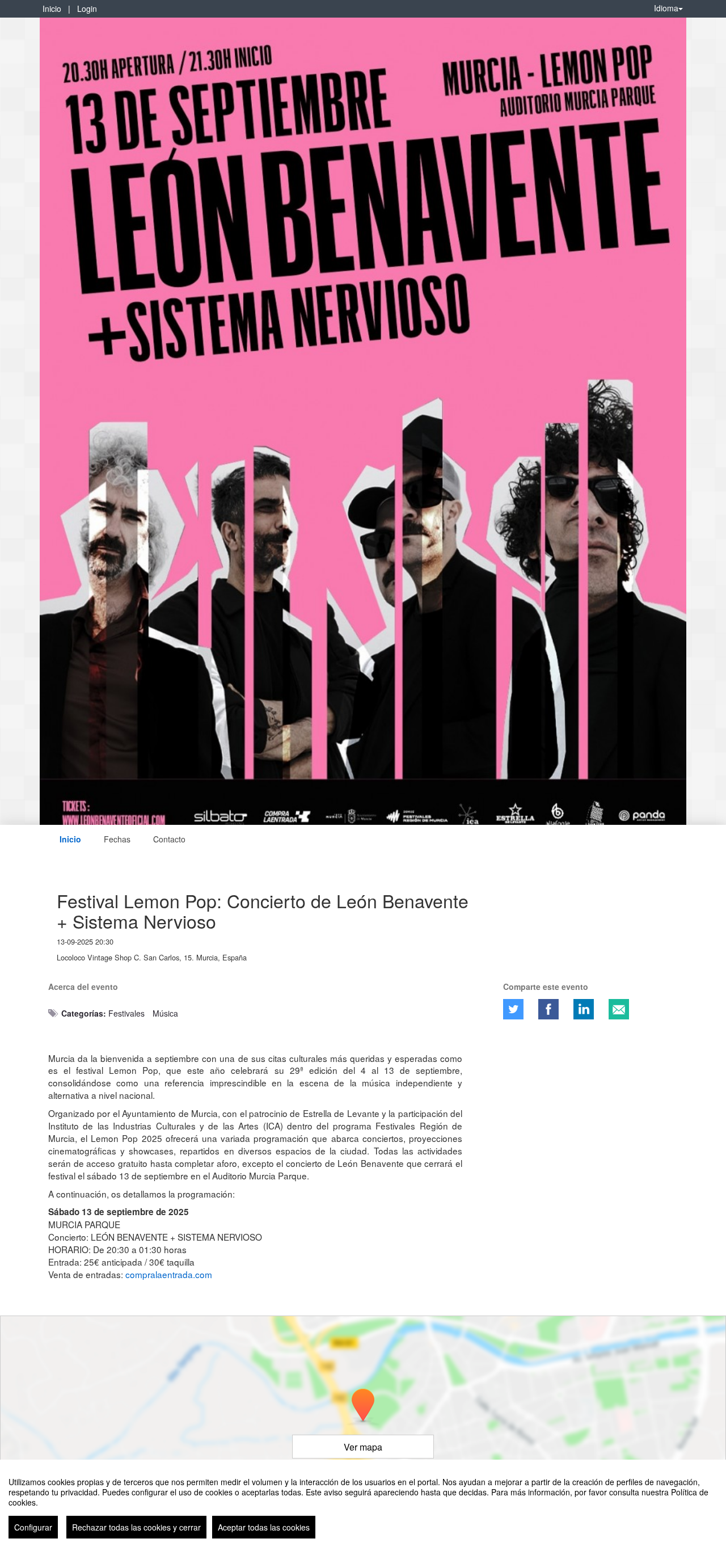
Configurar (33, 1527)
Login (87, 8)
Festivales (126, 1013)
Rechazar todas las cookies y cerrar (136, 1527)
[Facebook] (548, 1009)
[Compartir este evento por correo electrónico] (619, 1009)
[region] (363, 1503)
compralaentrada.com (168, 1274)
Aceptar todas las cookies (264, 1527)
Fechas (117, 839)
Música (165, 1013)
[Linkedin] (583, 1009)
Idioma (666, 8)
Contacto (169, 839)
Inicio (52, 8)
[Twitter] (513, 1009)
